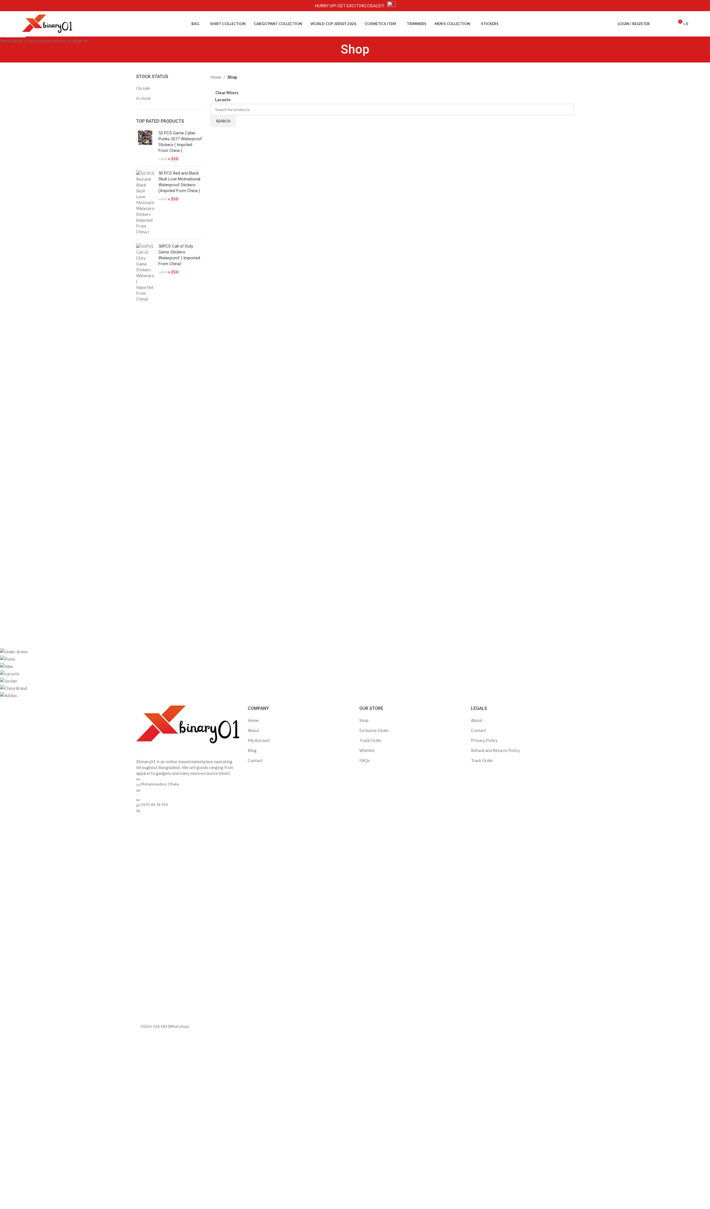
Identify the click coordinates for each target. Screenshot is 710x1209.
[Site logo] (47, 23)
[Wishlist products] (668, 23)
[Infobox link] (355, 5)
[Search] (658, 23)
